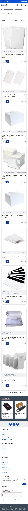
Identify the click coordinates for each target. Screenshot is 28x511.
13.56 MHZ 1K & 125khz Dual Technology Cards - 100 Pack (13, 136)
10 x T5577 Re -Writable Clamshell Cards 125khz (13, 55)
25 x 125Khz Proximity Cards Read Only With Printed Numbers (13, 379)
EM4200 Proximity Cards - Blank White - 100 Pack (13, 216)
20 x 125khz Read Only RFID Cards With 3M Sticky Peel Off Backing (14, 176)
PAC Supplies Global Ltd (8, 51)
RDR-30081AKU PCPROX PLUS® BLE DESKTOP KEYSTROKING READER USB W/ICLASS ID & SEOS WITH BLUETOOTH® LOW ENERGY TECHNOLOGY (7, 413)
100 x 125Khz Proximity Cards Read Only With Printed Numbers (13, 337)
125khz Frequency (19, 9)
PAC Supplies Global (7, 132)
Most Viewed (5, 398)
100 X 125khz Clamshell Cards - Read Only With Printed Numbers (13, 95)
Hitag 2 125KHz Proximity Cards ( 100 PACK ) (14, 256)
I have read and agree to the (11, 499)
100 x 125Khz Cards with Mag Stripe (12, 296)
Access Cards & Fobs (8, 9)
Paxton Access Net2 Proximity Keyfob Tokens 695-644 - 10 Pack (20, 413)
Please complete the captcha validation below (6, 491)
